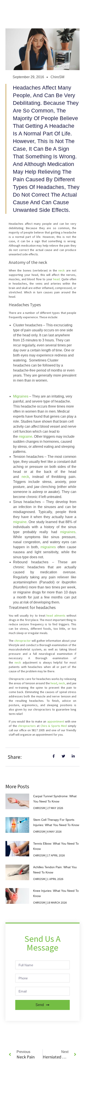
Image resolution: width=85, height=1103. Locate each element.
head (56, 279)
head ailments (55, 615)
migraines (67, 532)
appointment (55, 721)
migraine (25, 436)
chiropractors (27, 726)
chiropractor (22, 641)
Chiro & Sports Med (54, 726)
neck (61, 270)
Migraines (20, 396)
